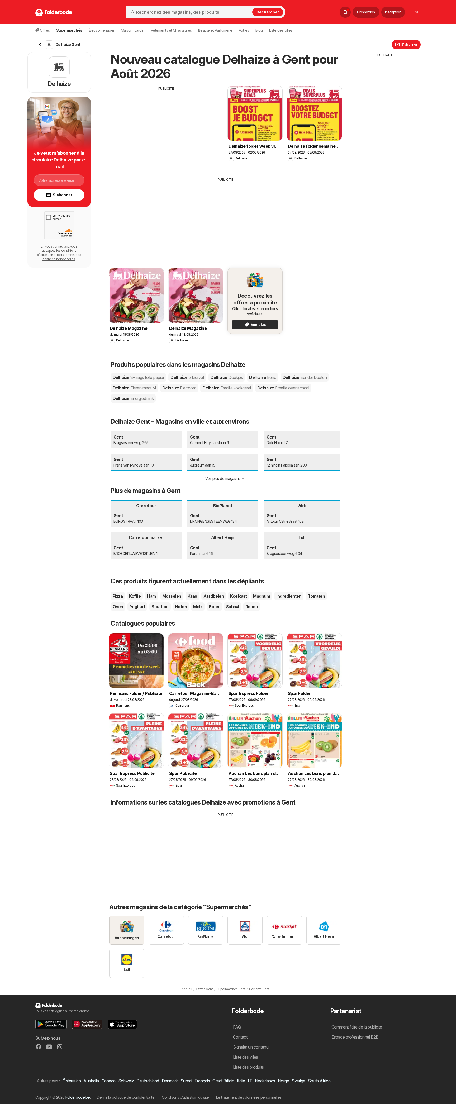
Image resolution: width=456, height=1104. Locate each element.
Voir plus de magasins (222, 478)
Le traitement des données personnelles (249, 1097)
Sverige (298, 1080)
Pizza (118, 596)
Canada (109, 1080)
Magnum (261, 596)
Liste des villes (280, 30)
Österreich (72, 1080)
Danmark (170, 1080)
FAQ (237, 1027)
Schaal (232, 606)
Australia (91, 1080)
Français (202, 1080)
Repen (251, 606)
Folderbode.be (77, 1097)
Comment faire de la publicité (356, 1027)
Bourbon (159, 606)
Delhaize (138, 377)
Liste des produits (248, 1067)
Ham (151, 596)
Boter (214, 606)
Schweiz (126, 1080)
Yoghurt (137, 606)
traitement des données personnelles (61, 257)
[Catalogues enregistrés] (345, 12)
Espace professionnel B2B (355, 1037)
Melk (197, 606)
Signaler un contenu (250, 1047)
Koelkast (238, 596)
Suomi (186, 1080)
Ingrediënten (288, 596)
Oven (118, 606)
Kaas (192, 596)
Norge (283, 1080)
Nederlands (265, 1080)
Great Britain (223, 1080)
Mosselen (171, 596)
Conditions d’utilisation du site (185, 1097)
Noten (181, 606)
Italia (241, 1080)
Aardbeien (213, 596)
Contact (240, 1037)
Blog (259, 30)
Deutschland (147, 1080)
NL (417, 12)
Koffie (135, 596)
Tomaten (316, 596)
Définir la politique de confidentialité (125, 1097)
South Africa (319, 1080)
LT (250, 1080)
